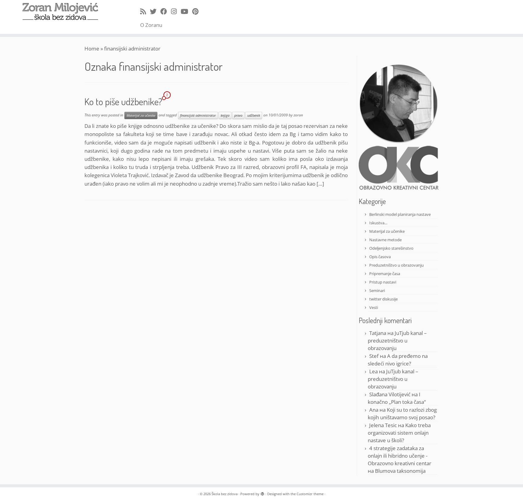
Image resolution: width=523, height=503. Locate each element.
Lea (373, 371)
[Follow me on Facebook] (165, 11)
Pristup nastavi (382, 282)
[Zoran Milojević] (399, 103)
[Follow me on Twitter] (155, 11)
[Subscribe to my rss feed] (145, 11)
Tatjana (377, 332)
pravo (238, 115)
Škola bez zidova (225, 494)
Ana (373, 409)
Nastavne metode (385, 239)
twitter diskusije (383, 299)
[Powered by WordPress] (262, 493)
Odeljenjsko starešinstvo (391, 248)
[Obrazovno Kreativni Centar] (399, 167)
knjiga (225, 115)
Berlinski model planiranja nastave (400, 214)
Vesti (373, 307)
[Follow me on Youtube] (186, 11)
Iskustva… (378, 223)
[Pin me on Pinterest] (197, 11)
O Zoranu (151, 24)
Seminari (377, 290)
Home (91, 48)
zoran (298, 115)
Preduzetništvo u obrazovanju (396, 265)
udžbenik (253, 115)
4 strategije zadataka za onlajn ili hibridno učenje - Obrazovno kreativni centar (399, 456)
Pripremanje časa (384, 273)
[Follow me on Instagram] (176, 11)
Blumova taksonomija (400, 470)
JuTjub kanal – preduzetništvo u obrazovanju (397, 340)
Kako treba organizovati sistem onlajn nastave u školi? (399, 433)
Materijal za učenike (141, 115)
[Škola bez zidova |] (60, 11)
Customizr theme (310, 494)
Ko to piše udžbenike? (123, 101)
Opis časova (380, 256)
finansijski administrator (198, 115)
